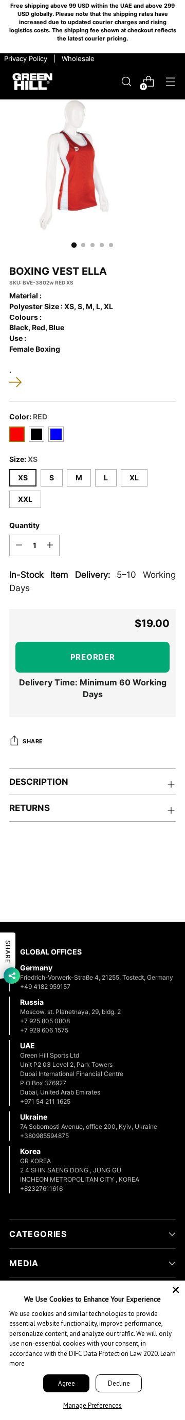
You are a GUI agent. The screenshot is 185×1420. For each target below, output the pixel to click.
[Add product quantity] (50, 545)
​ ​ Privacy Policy (24, 58)
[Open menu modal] (170, 81)
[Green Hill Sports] (32, 81)
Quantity (24, 525)
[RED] (17, 434)
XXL (25, 499)
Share (33, 741)
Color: (28, 417)
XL (134, 478)
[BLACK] (36, 434)
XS (23, 478)
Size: (23, 459)
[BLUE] (56, 434)
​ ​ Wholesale (76, 58)
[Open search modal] (126, 81)
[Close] (176, 1290)
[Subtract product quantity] (19, 545)
